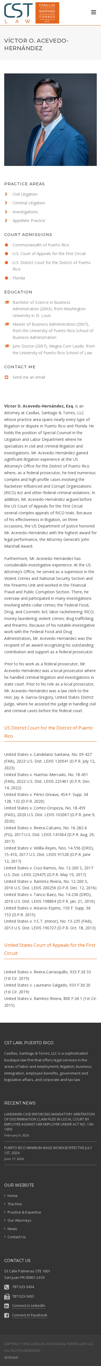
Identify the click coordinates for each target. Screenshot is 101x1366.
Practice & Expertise (24, 1212)
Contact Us (17, 1236)
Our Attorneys (19, 1220)
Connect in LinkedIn (28, 1305)
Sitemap (11, 1358)
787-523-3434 (23, 1286)
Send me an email (29, 377)
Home (13, 1195)
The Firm (15, 1204)
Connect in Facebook (29, 1315)
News (12, 1228)
